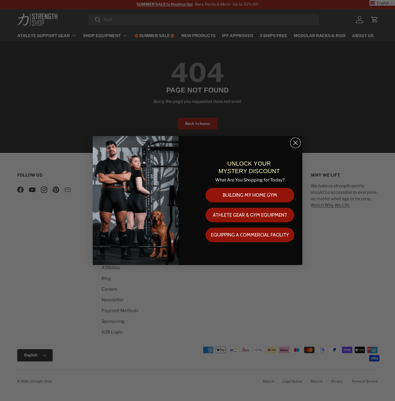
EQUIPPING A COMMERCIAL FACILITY (250, 235)
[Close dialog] (295, 143)
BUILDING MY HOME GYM (250, 195)
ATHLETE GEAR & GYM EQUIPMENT (250, 215)
